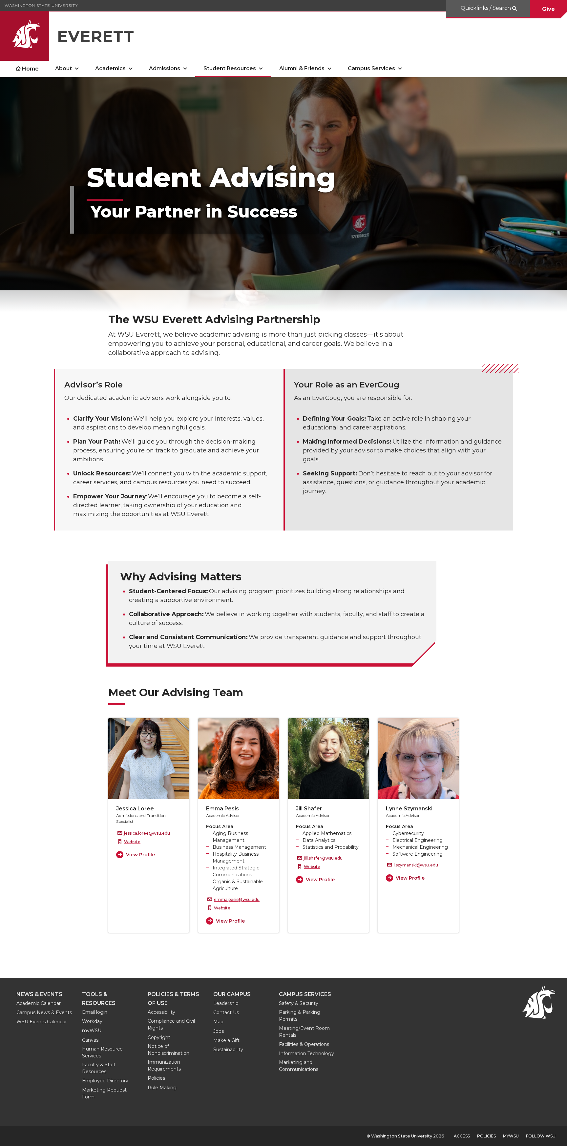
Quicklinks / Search (486, 8)
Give (548, 9)
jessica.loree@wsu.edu (147, 833)
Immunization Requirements (164, 1065)
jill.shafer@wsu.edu (323, 858)
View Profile (140, 855)
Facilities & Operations (304, 1044)
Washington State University (41, 5)
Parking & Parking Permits (299, 1015)
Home (30, 69)
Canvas (90, 1040)
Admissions (164, 68)
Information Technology (306, 1053)
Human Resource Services (102, 1052)
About (63, 68)
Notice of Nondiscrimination (168, 1049)
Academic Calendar (38, 1003)
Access (462, 1136)
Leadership (226, 1003)
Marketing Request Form (104, 1093)
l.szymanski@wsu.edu (416, 865)
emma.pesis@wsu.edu (237, 899)
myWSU (91, 1030)
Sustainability (228, 1049)
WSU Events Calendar (41, 1022)
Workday (92, 1021)
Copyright (159, 1037)
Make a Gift (226, 1040)
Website (132, 841)
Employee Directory (105, 1081)
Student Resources (229, 68)
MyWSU (511, 1136)
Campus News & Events (44, 1012)
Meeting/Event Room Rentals (304, 1031)
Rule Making (162, 1088)
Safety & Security (298, 1003)
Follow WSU (541, 1136)
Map (218, 1022)
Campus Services (371, 68)
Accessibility (161, 1012)
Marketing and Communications (298, 1065)
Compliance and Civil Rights (171, 1024)
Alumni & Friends (302, 68)
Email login (94, 1012)
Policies (156, 1078)
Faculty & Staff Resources (99, 1068)
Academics (110, 68)
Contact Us (226, 1012)
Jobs (218, 1031)
